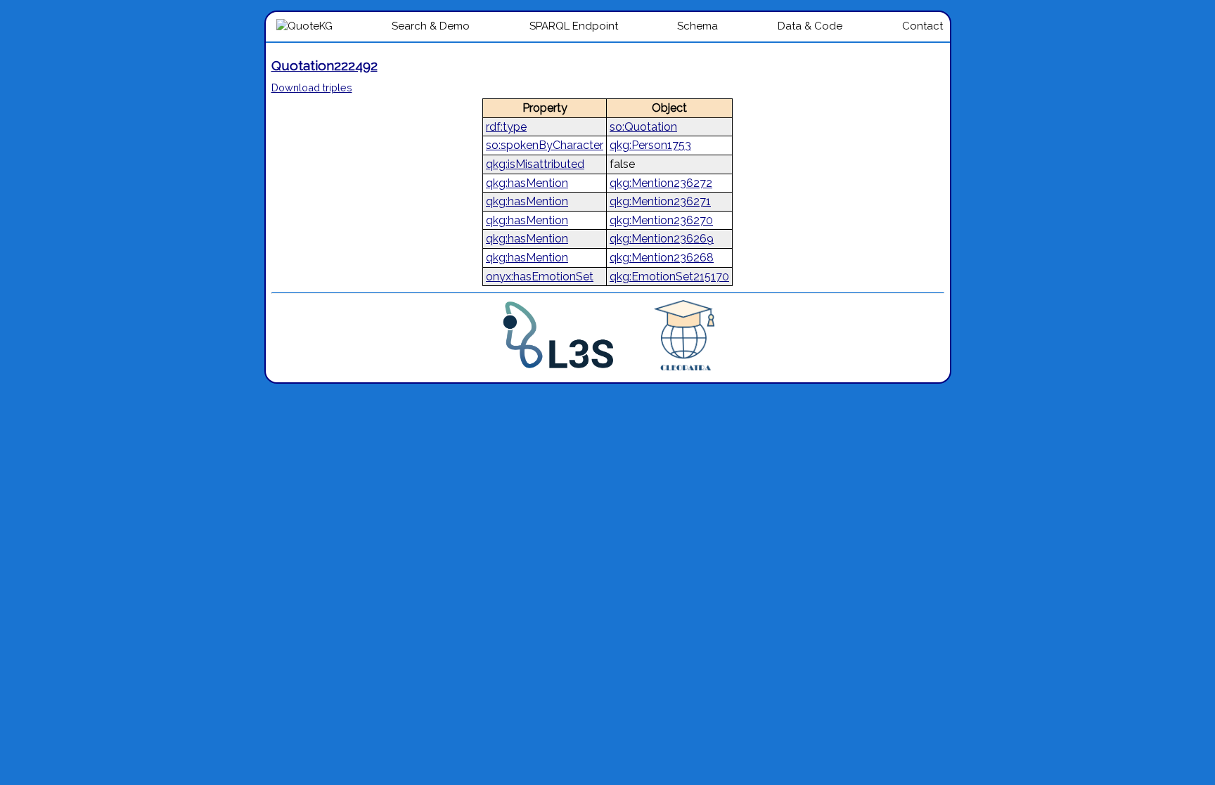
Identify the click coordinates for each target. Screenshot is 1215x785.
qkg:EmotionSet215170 (669, 276)
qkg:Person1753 (650, 145)
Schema (697, 26)
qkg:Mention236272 (661, 183)
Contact (922, 26)
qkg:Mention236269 (662, 238)
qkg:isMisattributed (535, 164)
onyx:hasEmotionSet (539, 276)
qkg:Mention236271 (660, 201)
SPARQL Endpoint (573, 26)
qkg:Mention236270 (661, 220)
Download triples (311, 87)
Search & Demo (431, 26)
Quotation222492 (324, 65)
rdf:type (506, 127)
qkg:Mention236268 (662, 257)
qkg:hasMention (527, 183)
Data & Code (810, 26)
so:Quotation (643, 127)
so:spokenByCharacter (544, 145)
